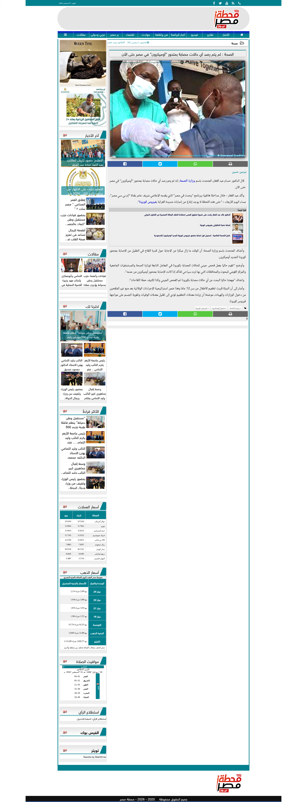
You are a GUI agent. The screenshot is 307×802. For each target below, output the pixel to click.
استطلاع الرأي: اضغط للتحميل (91, 718)
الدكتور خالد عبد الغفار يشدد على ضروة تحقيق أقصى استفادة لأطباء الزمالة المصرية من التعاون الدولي (187, 214)
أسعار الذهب (89, 572)
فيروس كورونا (147, 202)
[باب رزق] (83, 106)
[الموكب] (83, 63)
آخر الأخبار (92, 135)
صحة (235, 43)
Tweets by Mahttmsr (94, 756)
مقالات (93, 253)
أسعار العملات (88, 506)
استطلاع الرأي (89, 711)
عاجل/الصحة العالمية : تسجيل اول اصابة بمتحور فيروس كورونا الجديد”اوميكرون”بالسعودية (192, 235)
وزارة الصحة (187, 181)
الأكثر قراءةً (91, 411)
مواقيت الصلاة (87, 661)
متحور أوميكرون (218, 308)
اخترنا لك (92, 306)
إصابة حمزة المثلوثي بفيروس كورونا (215, 225)
